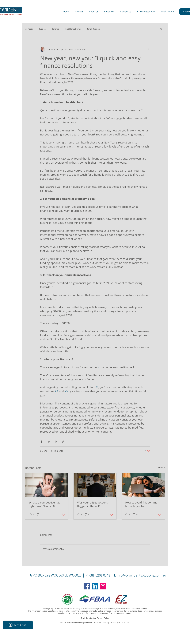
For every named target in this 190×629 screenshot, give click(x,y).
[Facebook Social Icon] (87, 586)
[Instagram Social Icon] (103, 586)
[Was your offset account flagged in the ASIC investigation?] (95, 485)
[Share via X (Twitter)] (48, 441)
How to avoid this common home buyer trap (142, 504)
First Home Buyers (73, 29)
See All (161, 467)
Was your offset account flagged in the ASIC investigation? (92, 504)
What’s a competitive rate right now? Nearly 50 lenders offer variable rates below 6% (46, 504)
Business (42, 29)
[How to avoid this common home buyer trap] (143, 485)
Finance (55, 29)
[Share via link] (63, 441)
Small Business (93, 29)
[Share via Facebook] (41, 441)
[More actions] (148, 49)
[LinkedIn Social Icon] (95, 586)
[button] (161, 29)
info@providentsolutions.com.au (141, 575)
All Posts (29, 29)
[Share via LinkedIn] (56, 441)
